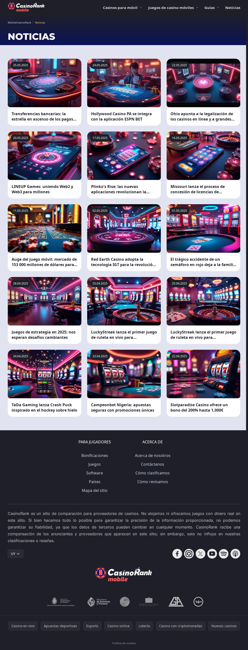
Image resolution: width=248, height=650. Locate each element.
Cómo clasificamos (152, 473)
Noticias (232, 7)
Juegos (94, 464)
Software (94, 473)
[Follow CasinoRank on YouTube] (212, 554)
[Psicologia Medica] (149, 602)
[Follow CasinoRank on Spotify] (224, 554)
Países (95, 481)
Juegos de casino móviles (171, 7)
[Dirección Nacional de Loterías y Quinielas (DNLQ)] (61, 602)
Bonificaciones (94, 455)
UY (13, 553)
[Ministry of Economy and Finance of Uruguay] (98, 602)
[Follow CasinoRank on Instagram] (189, 554)
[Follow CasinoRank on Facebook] (177, 554)
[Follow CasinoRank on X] (200, 554)
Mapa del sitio (95, 490)
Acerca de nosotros (152, 455)
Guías (209, 7)
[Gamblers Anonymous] (176, 602)
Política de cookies (124, 643)
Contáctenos (152, 464)
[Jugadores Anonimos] (125, 602)
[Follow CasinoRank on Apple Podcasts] (235, 554)
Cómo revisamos (152, 481)
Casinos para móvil (120, 7)
